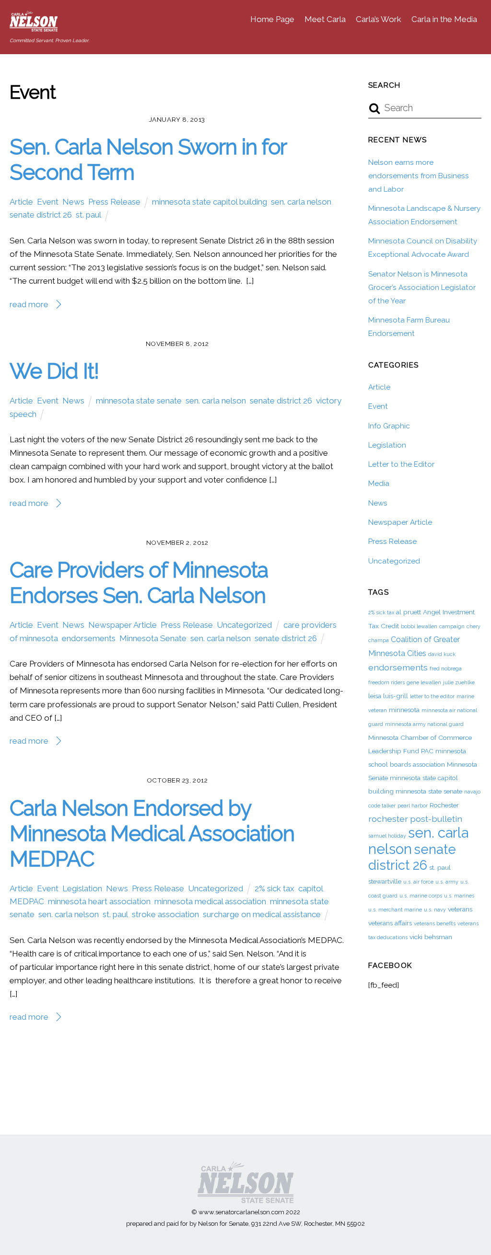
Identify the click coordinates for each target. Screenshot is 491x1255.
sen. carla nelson (301, 202)
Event (47, 202)
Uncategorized (244, 625)
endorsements (89, 638)
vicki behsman (430, 937)
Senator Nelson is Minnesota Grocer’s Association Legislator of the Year (422, 287)
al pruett (408, 612)
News (73, 202)
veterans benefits (435, 923)
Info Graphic (389, 426)
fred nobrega (446, 668)
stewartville (384, 881)
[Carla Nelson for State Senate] (34, 26)
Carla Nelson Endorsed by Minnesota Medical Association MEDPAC (152, 833)
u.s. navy (435, 909)
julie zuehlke (459, 682)
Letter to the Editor (401, 464)
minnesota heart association (99, 901)
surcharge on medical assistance (262, 914)
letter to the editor (432, 696)
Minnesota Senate (153, 638)
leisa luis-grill (388, 696)
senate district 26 (41, 214)
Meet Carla (325, 19)
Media (378, 483)
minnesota (404, 710)
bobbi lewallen (419, 626)
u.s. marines (459, 895)
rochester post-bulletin (415, 819)
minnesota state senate (139, 400)
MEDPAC (27, 901)
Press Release (114, 202)
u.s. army (446, 882)
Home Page (272, 19)
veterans (460, 909)
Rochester (444, 805)
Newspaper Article (122, 625)
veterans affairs (390, 923)
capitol (310, 888)
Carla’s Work (378, 19)
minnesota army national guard (424, 724)
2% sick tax (274, 888)
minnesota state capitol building (209, 202)
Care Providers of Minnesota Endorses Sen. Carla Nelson (139, 582)
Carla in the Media (444, 19)
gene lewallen (424, 682)
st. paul (88, 214)
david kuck (442, 654)
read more (29, 304)
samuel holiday (387, 836)
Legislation (82, 888)
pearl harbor (412, 805)
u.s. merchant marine (395, 909)
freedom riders (386, 682)
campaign (452, 626)
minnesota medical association (210, 901)
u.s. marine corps (420, 895)
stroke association (165, 914)
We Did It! (54, 370)
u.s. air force (418, 882)
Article (21, 202)
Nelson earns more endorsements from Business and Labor (418, 176)
